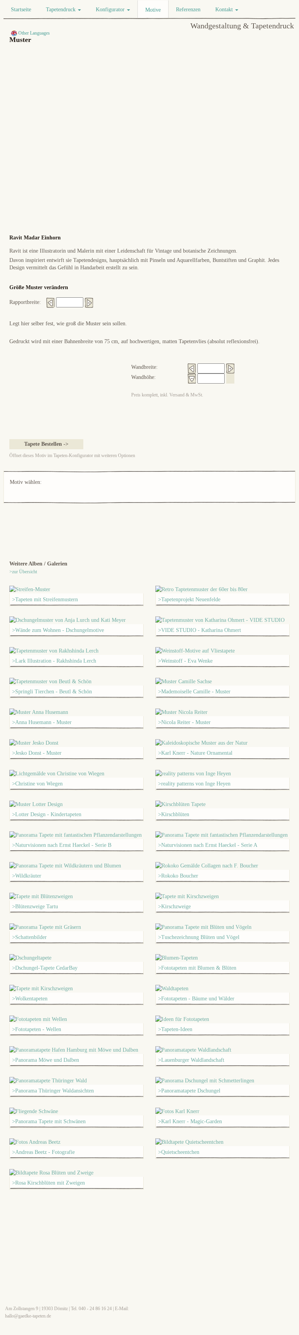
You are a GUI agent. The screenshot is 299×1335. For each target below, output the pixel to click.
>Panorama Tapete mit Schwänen (49, 1121)
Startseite (21, 9)
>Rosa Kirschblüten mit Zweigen (48, 1183)
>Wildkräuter (26, 876)
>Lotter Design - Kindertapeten (46, 814)
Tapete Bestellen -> (46, 444)
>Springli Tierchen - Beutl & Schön (52, 692)
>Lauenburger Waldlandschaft (191, 1060)
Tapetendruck (61, 9)
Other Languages (33, 33)
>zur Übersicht (23, 571)
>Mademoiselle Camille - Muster (194, 692)
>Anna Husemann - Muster (42, 722)
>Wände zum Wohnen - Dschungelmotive (58, 630)
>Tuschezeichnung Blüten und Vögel (198, 937)
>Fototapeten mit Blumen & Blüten (197, 968)
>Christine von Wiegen (37, 784)
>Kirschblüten (173, 814)
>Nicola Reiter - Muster (184, 722)
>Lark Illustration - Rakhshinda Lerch (54, 661)
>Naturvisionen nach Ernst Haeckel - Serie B (61, 845)
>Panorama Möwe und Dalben (45, 1060)
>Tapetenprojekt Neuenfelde (189, 599)
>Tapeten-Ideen (175, 1029)
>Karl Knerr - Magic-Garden (190, 1121)
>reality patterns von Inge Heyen (194, 784)
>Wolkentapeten (29, 999)
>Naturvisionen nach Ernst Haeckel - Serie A (207, 845)
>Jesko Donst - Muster (37, 753)
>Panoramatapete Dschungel (189, 1091)
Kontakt (224, 9)
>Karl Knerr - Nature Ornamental (195, 753)
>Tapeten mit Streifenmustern (45, 599)
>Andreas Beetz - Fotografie (43, 1152)
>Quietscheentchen (178, 1152)
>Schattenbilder (29, 937)
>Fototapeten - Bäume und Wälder (196, 999)
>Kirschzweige (174, 906)
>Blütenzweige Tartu (35, 906)
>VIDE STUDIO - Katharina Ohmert (199, 630)
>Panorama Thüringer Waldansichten (53, 1091)
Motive (153, 10)
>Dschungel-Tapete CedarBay (44, 968)
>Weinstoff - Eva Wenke (185, 661)
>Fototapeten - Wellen (36, 1029)
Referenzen (188, 9)
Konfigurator (111, 9)
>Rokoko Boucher (178, 876)
